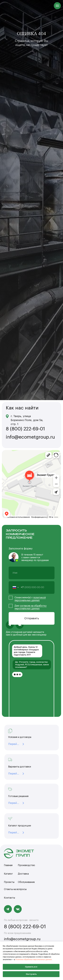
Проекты (9, 882)
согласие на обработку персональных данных (31, 607)
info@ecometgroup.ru (22, 939)
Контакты (9, 898)
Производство (26, 865)
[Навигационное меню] (57, 6)
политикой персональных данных (30, 599)
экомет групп (25, 853)
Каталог (8, 874)
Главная (8, 865)
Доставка (23, 874)
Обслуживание (26, 882)
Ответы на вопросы (15, 889)
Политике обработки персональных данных (33, 959)
